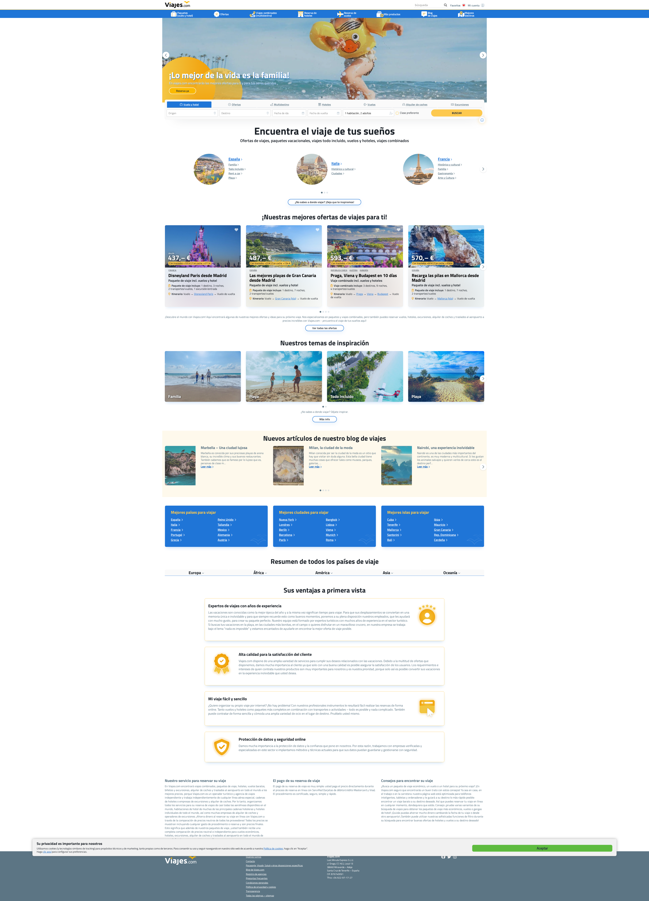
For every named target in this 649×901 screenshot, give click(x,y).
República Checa (339, 270)
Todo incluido (236, 169)
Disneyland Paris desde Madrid (197, 275)
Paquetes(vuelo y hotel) (185, 14)
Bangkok (331, 519)
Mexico (222, 529)
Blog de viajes (432, 14)
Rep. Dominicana (445, 535)
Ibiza (437, 519)
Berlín (283, 529)
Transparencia (253, 891)
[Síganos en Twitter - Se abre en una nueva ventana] (449, 856)
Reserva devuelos (350, 14)
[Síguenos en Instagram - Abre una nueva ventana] (455, 856)
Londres (284, 524)
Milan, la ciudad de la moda (331, 448)
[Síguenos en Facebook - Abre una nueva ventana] (443, 856)
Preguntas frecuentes (257, 878)
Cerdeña (439, 540)
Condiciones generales (257, 882)
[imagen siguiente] (483, 55)
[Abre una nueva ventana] (203, 376)
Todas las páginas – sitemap (260, 895)
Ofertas (224, 14)
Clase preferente (407, 112)
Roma (329, 540)
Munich (330, 535)
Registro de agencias (256, 874)
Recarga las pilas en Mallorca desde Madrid (445, 277)
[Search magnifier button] (445, 5)
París (282, 540)
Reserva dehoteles (310, 14)
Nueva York (286, 519)
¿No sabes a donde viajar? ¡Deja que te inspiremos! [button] (324, 202)
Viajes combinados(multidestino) (266, 14)
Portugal (176, 535)
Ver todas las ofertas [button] (324, 328)
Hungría (364, 270)
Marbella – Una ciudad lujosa (224, 448)
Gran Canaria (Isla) (285, 298)
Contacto (250, 861)
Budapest (382, 294)
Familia (233, 164)
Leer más (206, 466)
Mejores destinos (469, 14)
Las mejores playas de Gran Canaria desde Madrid (282, 277)
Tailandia (223, 524)
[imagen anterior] (166, 55)
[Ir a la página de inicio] (177, 4)
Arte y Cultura (446, 177)
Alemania (224, 535)
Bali (389, 540)
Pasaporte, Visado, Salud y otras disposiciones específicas (274, 865)
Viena (370, 294)
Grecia (175, 540)
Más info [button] (324, 419)
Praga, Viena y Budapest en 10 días (364, 275)
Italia (335, 163)
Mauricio (439, 524)
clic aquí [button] (47, 852)
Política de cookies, (273, 848)
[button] (319, 97)
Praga (359, 294)
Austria (353, 270)
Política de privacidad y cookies (261, 887)
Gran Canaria (442, 529)
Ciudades (336, 173)
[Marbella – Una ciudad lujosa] (180, 466)
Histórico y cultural (342, 169)
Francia (444, 159)
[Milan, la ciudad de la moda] (288, 466)
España (234, 159)
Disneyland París (203, 294)
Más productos (392, 14)
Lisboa (330, 524)
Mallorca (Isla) (445, 298)
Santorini (393, 535)
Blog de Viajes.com (255, 869)
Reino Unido (226, 519)
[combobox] (192, 113)
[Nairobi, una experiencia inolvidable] (396, 466)
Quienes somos (253, 857)
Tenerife (392, 524)
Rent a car (234, 173)
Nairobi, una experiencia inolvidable (445, 448)
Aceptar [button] (542, 848)
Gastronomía (445, 173)
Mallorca (393, 529)
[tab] (189, 104)
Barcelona (285, 535)
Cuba (390, 519)
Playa (232, 177)
